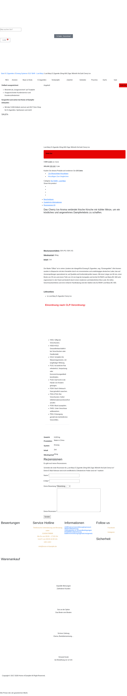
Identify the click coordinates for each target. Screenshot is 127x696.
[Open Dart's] (108, 80)
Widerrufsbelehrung (71, 529)
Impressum (87, 527)
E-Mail (46, 481)
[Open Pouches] (99, 80)
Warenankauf (10, 559)
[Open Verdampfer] (61, 80)
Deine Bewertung (50, 486)
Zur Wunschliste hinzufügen (58, 173)
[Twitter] (47, 189)
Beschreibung (48, 199)
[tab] (85, 199)
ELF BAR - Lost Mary (35, 73)
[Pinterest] (47, 192)
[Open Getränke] (87, 80)
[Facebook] (47, 186)
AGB (66, 527)
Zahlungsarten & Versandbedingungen (78, 530)
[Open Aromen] (19, 80)
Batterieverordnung (71, 533)
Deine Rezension (50, 511)
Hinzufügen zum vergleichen (58, 176)
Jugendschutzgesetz (85, 533)
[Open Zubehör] (74, 80)
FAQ (66, 532)
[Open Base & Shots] (33, 80)
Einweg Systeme (21, 73)
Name (46, 475)
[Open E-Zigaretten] (47, 80)
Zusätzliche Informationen (53, 202)
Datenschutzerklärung (75, 527)
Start (2, 73)
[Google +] (47, 195)
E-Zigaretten (9, 73)
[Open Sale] (118, 80)
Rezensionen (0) (49, 205)
